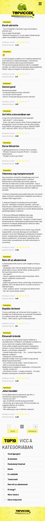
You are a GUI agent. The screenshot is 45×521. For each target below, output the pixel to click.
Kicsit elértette (10, 25)
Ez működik (13, 474)
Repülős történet (11, 308)
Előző (13, 431)
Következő (32, 431)
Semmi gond (8, 86)
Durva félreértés (10, 146)
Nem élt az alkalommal (14, 260)
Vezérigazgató (14, 454)
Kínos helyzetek (15, 499)
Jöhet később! (9, 390)
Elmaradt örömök (11, 336)
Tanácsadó (13, 479)
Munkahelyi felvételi (16, 464)
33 (35, 427)
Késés (10, 469)
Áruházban (12, 459)
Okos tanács (13, 494)
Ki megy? (12, 489)
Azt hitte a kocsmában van (16, 114)
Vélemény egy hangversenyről (18, 173)
